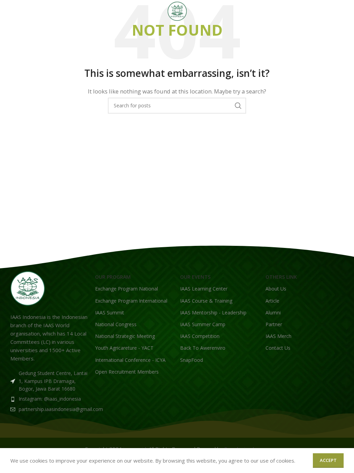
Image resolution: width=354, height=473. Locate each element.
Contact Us (278, 348)
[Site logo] (177, 10)
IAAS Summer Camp (202, 324)
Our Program (113, 277)
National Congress (116, 324)
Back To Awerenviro (202, 348)
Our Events (195, 277)
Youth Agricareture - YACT (124, 348)
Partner (274, 324)
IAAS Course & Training (206, 300)
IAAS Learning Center (203, 288)
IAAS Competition (200, 336)
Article (272, 300)
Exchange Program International (131, 300)
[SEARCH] (238, 106)
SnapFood (191, 360)
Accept (328, 460)
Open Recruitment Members (127, 371)
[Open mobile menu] (9, 11)
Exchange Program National (126, 288)
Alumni (273, 312)
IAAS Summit (109, 312)
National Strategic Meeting (125, 336)
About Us (276, 288)
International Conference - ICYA (130, 360)
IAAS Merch (278, 336)
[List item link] (49, 399)
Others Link (281, 277)
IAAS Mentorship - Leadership (213, 312)
